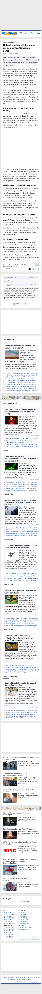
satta (8, 285)
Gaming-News (9, 494)
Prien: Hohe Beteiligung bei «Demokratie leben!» (18, 791)
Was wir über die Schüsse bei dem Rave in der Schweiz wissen (20, 758)
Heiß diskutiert (23, 929)
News (13, 979)
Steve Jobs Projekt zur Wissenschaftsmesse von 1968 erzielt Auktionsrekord (20, 458)
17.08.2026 (7, 938)
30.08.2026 (7, 912)
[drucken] (38, 265)
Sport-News (8, 584)
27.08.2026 (7, 918)
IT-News (6, 450)
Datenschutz (11, 977)
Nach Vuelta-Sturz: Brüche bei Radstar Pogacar (20, 622)
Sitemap (4, 977)
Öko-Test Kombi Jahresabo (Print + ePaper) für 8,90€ (22, 490)
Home (38, 977)
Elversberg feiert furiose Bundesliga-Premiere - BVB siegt (23, 624)
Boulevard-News (10, 403)
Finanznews (8, 629)
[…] (29, 368)
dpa (25, 54)
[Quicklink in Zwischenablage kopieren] (36, 265)
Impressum (31, 977)
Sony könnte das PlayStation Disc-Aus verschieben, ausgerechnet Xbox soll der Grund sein (20, 502)
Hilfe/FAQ (25, 979)
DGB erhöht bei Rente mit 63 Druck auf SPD (20, 382)
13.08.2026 (22, 918)
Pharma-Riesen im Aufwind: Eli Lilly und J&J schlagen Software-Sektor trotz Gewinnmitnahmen (20, 861)
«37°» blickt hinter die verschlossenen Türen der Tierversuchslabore (20, 546)
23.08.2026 (7, 927)
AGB (17, 977)
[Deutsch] (21, 33)
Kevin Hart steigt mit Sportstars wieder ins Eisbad (21, 573)
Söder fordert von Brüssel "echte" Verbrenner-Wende (23, 386)
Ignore (33, 939)
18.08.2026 (7, 936)
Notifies (38, 939)
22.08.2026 (7, 929)
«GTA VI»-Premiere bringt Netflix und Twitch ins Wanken (20, 843)
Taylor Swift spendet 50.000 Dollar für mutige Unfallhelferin (24, 444)
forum (38, 307)
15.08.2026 (22, 914)
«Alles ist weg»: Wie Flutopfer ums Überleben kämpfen (23, 379)
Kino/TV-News (8, 539)
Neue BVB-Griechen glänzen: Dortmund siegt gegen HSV (23, 626)
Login (25, 33)
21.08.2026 (7, 931)
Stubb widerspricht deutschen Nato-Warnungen (17, 814)
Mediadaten (23, 977)
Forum (9, 979)
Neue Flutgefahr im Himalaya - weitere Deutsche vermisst (24, 384)
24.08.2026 (7, 923)
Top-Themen (8, 339)
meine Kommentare (25, 939)
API (30, 979)
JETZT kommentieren (22, 304)
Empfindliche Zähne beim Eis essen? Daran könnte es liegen (20, 684)
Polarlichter (10, 277)
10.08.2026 (22, 923)
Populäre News (23, 927)
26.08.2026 (7, 919)
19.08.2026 (7, 934)
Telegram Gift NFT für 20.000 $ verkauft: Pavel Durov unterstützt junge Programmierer (18, 637)
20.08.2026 (7, 932)
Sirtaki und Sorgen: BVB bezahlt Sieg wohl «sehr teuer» (20, 591)
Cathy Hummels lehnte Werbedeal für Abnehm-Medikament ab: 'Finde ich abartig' (20, 411)
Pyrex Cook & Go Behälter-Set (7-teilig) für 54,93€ (21, 488)
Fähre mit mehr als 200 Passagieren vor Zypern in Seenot (20, 346)
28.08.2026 (7, 916)
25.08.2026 (7, 921)
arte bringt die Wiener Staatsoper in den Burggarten (22, 575)
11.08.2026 (22, 921)
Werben (18, 979)
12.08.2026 (22, 919)
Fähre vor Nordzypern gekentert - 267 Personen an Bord (24, 373)
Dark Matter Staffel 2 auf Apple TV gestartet (19, 829)
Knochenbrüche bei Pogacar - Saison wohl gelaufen (22, 620)
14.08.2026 (22, 916)
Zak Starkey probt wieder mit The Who (17, 443)
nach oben (35, 982)
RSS (33, 979)
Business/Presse (10, 677)
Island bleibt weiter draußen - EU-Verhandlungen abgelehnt (16, 774)
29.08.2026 (7, 914)
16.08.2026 (22, 912)
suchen (26, 901)
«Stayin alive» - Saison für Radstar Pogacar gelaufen (22, 618)
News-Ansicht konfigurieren (32, 938)
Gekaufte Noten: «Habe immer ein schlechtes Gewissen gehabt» (19, 47)
